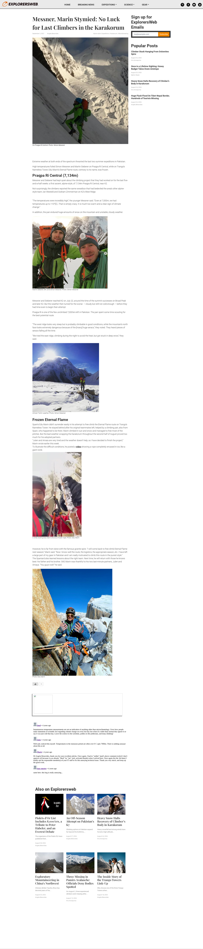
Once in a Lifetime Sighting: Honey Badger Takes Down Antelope (147, 67)
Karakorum (113, 33)
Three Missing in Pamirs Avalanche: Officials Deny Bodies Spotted (80, 882)
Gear (144, 4)
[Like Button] (35, 684)
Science (128, 4)
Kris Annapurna (102, 839)
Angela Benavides (52, 33)
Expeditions (108, 4)
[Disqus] (80, 750)
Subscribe (164, 34)
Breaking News (86, 4)
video (78, 446)
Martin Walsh (135, 75)
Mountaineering (123, 33)
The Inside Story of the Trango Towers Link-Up (109, 880)
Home (67, 4)
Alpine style (97, 33)
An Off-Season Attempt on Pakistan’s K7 (80, 821)
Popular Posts (144, 45)
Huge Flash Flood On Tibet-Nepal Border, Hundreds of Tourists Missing (150, 97)
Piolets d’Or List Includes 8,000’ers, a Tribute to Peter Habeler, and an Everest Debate (48, 824)
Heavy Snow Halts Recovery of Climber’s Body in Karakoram (111, 821)
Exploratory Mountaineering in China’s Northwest (47, 880)
